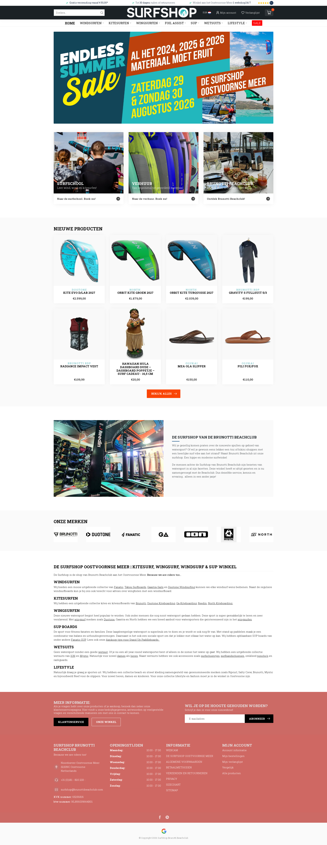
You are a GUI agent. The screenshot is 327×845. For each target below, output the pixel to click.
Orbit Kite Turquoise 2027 (191, 292)
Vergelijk (227, 767)
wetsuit (103, 652)
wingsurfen (245, 619)
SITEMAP (172, 790)
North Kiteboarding (220, 603)
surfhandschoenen (232, 656)
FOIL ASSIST (174, 23)
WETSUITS (212, 23)
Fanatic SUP (78, 639)
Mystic (84, 656)
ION (73, 656)
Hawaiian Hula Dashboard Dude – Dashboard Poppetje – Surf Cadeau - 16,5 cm (135, 368)
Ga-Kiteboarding (186, 603)
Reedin (202, 603)
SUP (194, 23)
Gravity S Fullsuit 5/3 (248, 292)
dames (121, 656)
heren (134, 656)
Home (70, 23)
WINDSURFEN (91, 23)
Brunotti (141, 603)
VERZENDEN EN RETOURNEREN (186, 773)
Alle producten (231, 773)
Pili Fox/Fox (248, 366)
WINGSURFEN (147, 23)
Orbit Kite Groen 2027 (135, 292)
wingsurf (79, 619)
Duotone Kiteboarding (161, 603)
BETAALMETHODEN (179, 767)
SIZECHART (173, 784)
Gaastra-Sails (155, 587)
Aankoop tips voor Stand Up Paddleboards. (133, 639)
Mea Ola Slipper (192, 366)
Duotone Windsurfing (181, 587)
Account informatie (234, 750)
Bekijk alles (161, 393)
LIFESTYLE (236, 23)
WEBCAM (172, 750)
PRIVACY (171, 778)
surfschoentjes (210, 656)
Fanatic (118, 587)
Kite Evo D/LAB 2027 (79, 292)
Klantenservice (71, 722)
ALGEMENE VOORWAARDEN (184, 761)
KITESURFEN (119, 23)
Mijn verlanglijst (232, 761)
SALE (257, 23)
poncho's (262, 656)
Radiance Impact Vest (79, 366)
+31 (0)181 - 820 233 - (73, 779)
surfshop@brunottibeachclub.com (82, 789)
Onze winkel (106, 722)
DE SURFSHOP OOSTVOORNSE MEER (189, 756)
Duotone (109, 619)
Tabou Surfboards (135, 587)
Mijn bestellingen (233, 756)
